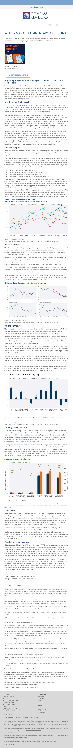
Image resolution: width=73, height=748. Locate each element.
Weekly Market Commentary (24, 441)
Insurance (40, 702)
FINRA (51, 735)
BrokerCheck (35, 717)
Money (40, 705)
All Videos (40, 711)
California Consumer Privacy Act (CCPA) (49, 728)
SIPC (54, 735)
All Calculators (42, 712)
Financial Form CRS (10, 714)
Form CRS (13, 744)
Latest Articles (42, 709)
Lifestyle (40, 707)
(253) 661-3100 (53, 25)
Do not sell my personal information (33, 730)
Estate (39, 700)
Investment (41, 698)
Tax (39, 704)
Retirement (41, 696)
